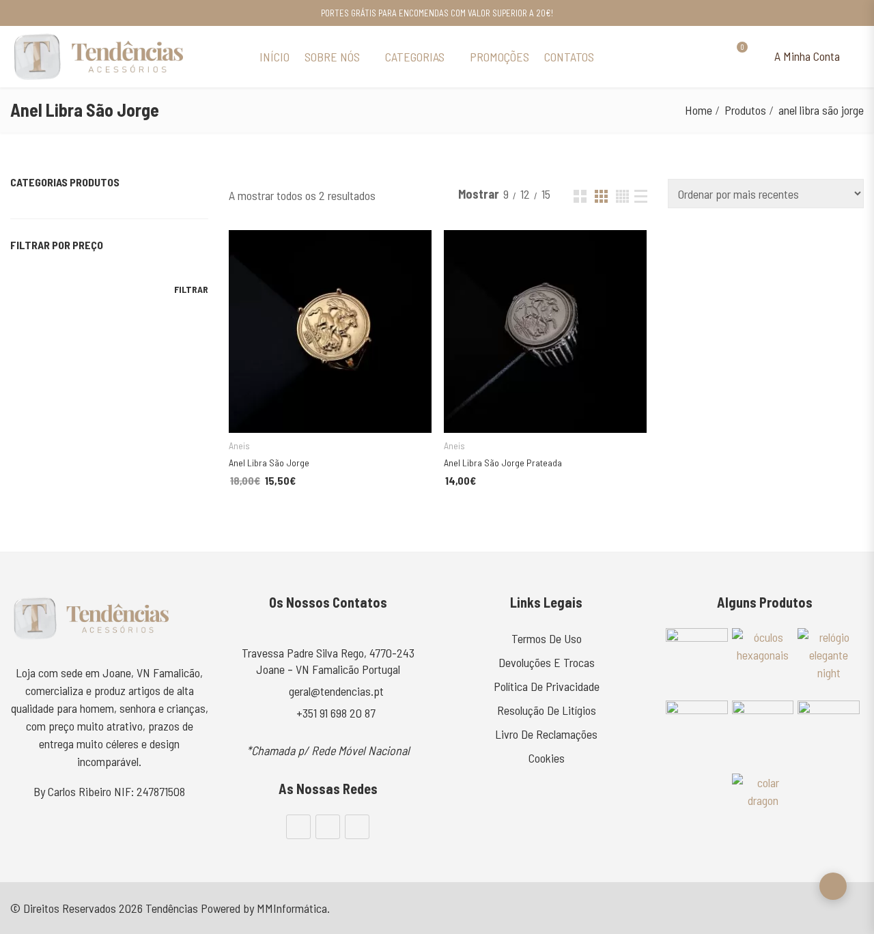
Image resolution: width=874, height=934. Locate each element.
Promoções (499, 56)
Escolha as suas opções (313, 410)
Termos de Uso (546, 638)
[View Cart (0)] (736, 56)
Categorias (415, 56)
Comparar (389, 410)
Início (274, 56)
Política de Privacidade (547, 686)
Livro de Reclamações (546, 733)
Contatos (569, 56)
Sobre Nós (332, 56)
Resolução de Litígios (546, 710)
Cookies (546, 757)
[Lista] (640, 196)
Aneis (239, 445)
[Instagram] (327, 827)
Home (698, 109)
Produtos (745, 109)
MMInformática (292, 908)
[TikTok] (357, 827)
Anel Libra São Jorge (269, 462)
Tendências (171, 908)
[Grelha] (580, 196)
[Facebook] (298, 827)
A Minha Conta (806, 55)
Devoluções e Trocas (546, 662)
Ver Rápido (243, 246)
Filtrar (191, 289)
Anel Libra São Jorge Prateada (503, 462)
